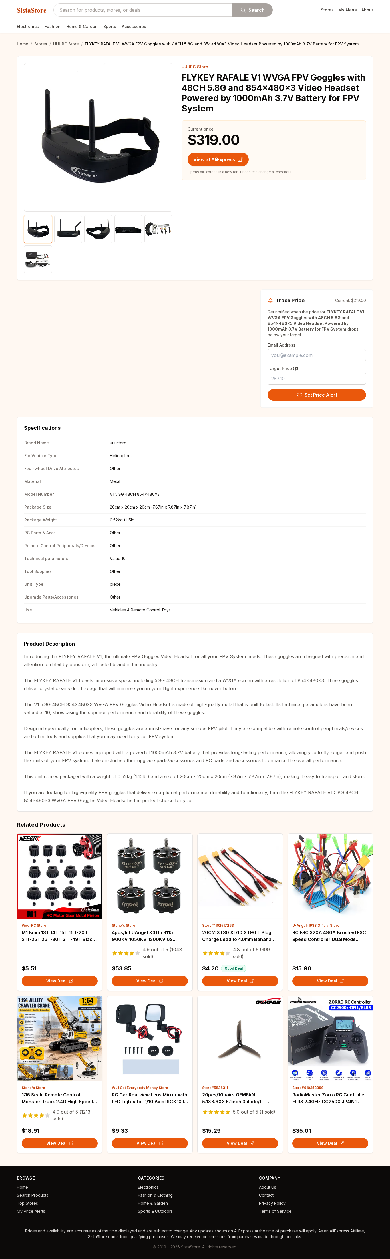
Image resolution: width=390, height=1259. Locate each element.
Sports (109, 26)
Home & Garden (82, 26)
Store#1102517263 (218, 925)
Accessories (134, 26)
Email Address (281, 345)
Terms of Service (275, 1211)
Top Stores (27, 1203)
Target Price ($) (283, 368)
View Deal (56, 980)
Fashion (53, 26)
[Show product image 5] (158, 229)
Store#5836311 (215, 1088)
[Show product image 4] (128, 229)
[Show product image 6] (38, 259)
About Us (267, 1187)
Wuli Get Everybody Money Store (140, 1088)
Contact (266, 1195)
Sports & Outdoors (155, 1211)
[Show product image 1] (38, 229)
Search (256, 10)
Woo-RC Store (34, 925)
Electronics (28, 26)
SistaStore (32, 10)
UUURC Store (66, 43)
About (367, 9)
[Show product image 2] (68, 229)
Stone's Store (123, 925)
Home (22, 43)
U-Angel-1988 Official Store (315, 925)
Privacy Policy (272, 1203)
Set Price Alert (321, 395)
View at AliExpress (214, 159)
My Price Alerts (31, 1211)
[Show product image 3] (98, 229)
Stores (327, 9)
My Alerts (347, 9)
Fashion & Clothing (155, 1195)
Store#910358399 (307, 1088)
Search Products (32, 1195)
